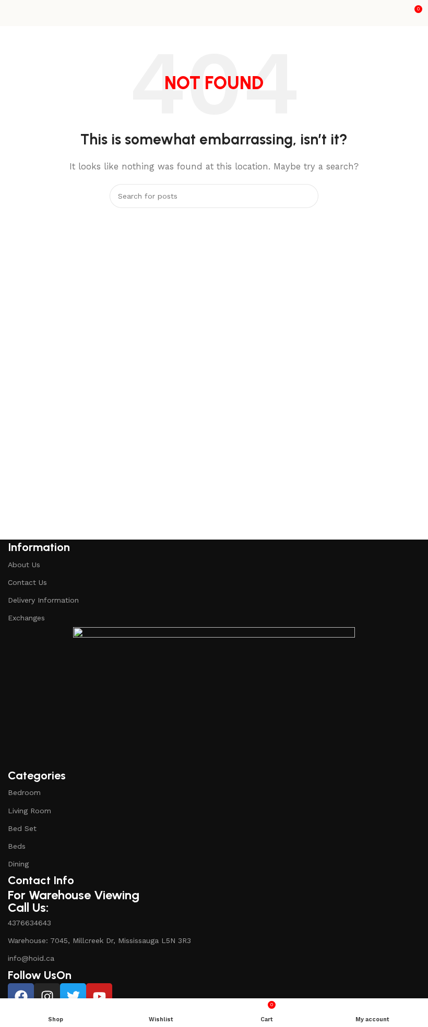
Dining (18, 864)
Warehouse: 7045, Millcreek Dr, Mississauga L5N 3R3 (99, 940)
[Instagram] (47, 996)
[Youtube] (99, 996)
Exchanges (26, 618)
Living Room (29, 810)
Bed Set (22, 828)
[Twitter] (73, 996)
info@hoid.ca (31, 958)
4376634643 (29, 923)
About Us (24, 564)
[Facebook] (21, 996)
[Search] (306, 196)
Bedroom (24, 792)
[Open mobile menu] (12, 13)
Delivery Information (43, 600)
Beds (17, 846)
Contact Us (27, 582)
